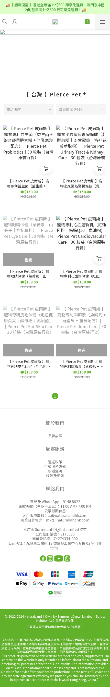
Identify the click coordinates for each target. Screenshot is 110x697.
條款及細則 (55, 475)
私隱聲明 (55, 471)
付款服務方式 (55, 466)
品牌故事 (55, 435)
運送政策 (55, 461)
